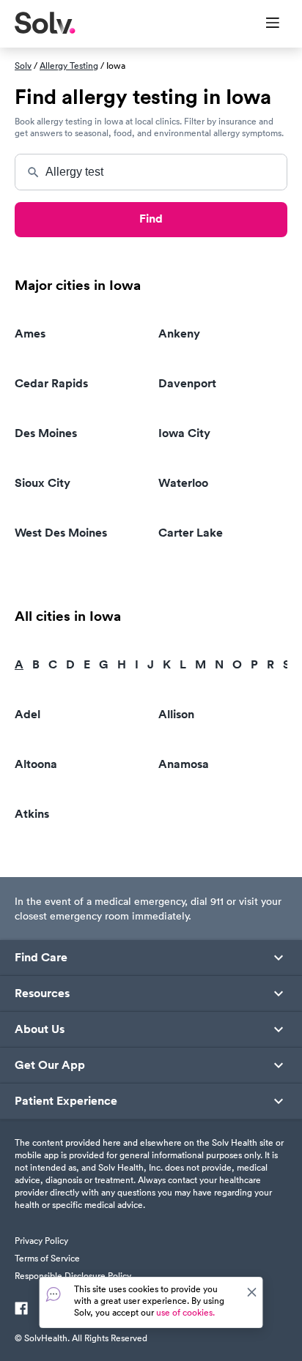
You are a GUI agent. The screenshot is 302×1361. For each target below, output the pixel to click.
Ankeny (179, 333)
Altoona (36, 764)
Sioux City (42, 483)
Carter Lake (190, 532)
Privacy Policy (41, 1240)
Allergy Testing (69, 65)
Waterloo (183, 483)
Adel (27, 714)
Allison (176, 714)
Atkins (32, 813)
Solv (23, 65)
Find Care (41, 957)
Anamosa (183, 764)
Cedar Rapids (51, 383)
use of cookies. (185, 1312)
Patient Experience (66, 1101)
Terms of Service (47, 1258)
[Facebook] (21, 1310)
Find (151, 218)
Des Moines (46, 433)
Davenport (187, 383)
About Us (40, 1029)
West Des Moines (61, 532)
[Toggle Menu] (263, 24)
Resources (42, 993)
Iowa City (184, 433)
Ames (30, 333)
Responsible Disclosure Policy (73, 1275)
